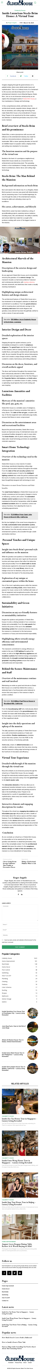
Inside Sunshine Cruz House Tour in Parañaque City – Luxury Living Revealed (13, 1013)
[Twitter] (14, 1273)
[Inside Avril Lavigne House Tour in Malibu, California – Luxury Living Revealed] (32, 1068)
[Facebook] (4, 1273)
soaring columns (29, 282)
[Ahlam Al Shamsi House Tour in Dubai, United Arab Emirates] (32, 1040)
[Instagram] (9, 1273)
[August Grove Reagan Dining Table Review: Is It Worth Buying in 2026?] (20, 1226)
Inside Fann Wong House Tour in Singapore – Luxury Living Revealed (17, 1161)
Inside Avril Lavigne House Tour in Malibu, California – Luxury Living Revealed (13, 1068)
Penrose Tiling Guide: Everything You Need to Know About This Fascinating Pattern (19, 1347)
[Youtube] (20, 1273)
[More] (33, 76)
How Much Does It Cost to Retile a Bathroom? (17, 1338)
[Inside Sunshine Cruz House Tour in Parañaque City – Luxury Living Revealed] (32, 1013)
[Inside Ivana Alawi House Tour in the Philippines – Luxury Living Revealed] (32, 1054)
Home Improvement (9, 1241)
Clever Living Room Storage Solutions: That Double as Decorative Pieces (9, 864)
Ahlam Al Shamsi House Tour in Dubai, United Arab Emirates (12, 1041)
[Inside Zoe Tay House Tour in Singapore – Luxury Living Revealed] (20, 1101)
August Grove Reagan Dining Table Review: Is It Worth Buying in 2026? (17, 1245)
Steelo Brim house (29, 99)
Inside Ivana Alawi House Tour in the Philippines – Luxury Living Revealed (13, 1054)
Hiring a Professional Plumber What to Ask (29, 862)
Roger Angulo (12, 22)
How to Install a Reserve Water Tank (13, 1342)
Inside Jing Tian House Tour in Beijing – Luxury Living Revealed (19, 1203)
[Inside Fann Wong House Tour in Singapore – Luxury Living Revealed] (20, 1143)
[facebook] (18, 894)
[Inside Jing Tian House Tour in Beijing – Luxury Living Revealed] (20, 1185)
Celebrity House (20, 10)
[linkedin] (21, 894)
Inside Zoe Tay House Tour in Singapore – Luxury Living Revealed (19, 1119)
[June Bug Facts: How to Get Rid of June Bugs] (32, 1027)
